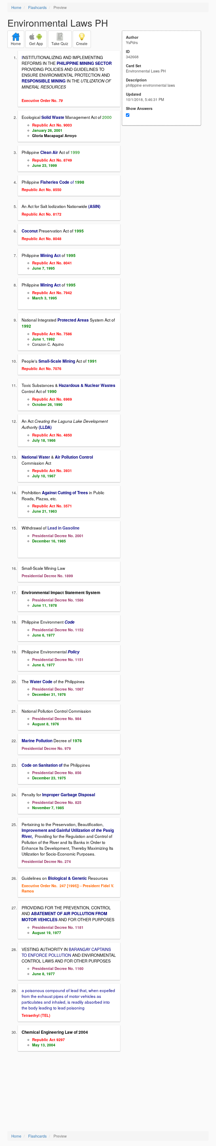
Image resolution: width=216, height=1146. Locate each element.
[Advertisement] (164, 177)
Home (16, 7)
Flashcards (37, 7)
